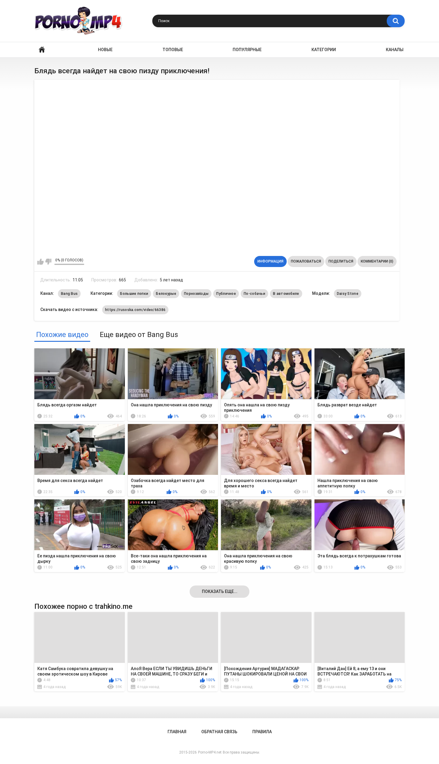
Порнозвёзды (196, 294)
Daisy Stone (347, 294)
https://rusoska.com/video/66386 (135, 310)
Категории (323, 49)
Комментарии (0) (377, 261)
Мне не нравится (48, 262)
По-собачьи (254, 294)
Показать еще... (219, 591)
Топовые (172, 49)
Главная (41, 49)
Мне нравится (40, 262)
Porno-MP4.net (210, 752)
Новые (105, 49)
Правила (262, 731)
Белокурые (166, 294)
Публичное (226, 294)
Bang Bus (69, 294)
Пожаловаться (306, 261)
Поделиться (341, 261)
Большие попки (134, 294)
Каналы (394, 49)
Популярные (247, 49)
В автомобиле (286, 294)
